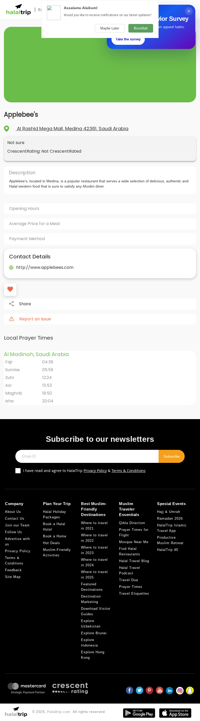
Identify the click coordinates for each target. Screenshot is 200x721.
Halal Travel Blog (134, 561)
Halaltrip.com (59, 712)
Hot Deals (51, 543)
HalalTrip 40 (167, 550)
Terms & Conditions (128, 470)
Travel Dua (128, 580)
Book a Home (54, 536)
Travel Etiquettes (134, 593)
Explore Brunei (94, 633)
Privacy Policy (95, 470)
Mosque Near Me (133, 542)
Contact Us (14, 518)
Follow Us (13, 532)
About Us (13, 512)
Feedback (13, 570)
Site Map (13, 577)
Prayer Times (130, 587)
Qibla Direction (132, 523)
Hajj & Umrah (168, 512)
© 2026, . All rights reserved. (69, 712)
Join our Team (17, 525)
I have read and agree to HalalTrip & (84, 470)
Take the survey (128, 39)
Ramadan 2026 (170, 518)
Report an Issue (35, 319)
